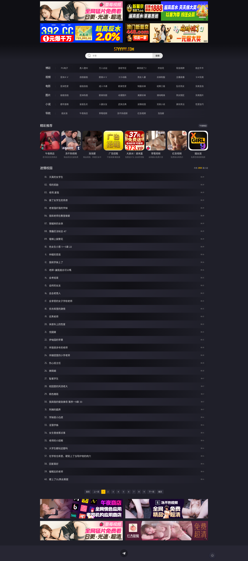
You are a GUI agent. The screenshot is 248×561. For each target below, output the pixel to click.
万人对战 (103, 68)
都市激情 (64, 104)
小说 (48, 104)
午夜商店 (84, 113)
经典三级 (161, 86)
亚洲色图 (84, 95)
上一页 (96, 491)
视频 (48, 77)
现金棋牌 (180, 68)
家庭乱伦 (84, 104)
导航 (48, 113)
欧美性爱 (122, 86)
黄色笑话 (180, 104)
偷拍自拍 (84, 86)
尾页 (160, 491)
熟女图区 (180, 95)
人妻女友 (103, 104)
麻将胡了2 (141, 68)
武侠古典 (122, 104)
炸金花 (161, 68)
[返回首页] (212, 555)
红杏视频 (142, 113)
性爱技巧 (199, 104)
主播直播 (180, 77)
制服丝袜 (142, 86)
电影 (48, 86)
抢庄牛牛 (199, 68)
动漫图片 (122, 95)
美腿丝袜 (142, 95)
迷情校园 (142, 104)
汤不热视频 (122, 113)
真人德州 (84, 68)
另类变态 (199, 86)
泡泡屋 (161, 113)
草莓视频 (103, 113)
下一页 (151, 491)
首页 (88, 491)
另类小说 (161, 104)
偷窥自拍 (64, 95)
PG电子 (64, 68)
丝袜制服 (161, 77)
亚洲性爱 (64, 86)
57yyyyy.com (124, 49)
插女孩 (64, 113)
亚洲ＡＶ (64, 77)
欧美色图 (103, 95)
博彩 (48, 68)
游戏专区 (122, 68)
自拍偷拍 (84, 77)
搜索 (158, 55)
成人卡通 (103, 86)
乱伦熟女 (180, 86)
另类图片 (199, 95)
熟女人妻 (142, 77)
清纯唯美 (161, 95)
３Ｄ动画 (122, 77)
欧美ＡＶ (103, 77)
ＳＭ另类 (199, 77)
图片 (48, 95)
